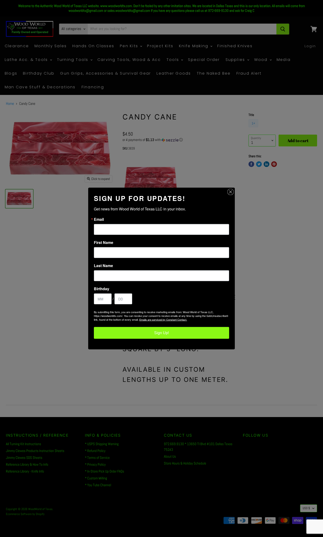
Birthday (101, 289)
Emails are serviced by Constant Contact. (163, 319)
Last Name (103, 266)
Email (99, 219)
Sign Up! (161, 333)
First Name (103, 242)
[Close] (230, 192)
